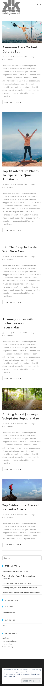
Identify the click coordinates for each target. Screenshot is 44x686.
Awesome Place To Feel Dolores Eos (19, 49)
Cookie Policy (12, 676)
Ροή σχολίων (7, 644)
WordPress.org (7, 647)
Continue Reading (12, 102)
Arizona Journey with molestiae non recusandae (17, 323)
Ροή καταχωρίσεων (9, 641)
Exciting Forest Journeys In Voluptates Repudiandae (21, 416)
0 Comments (9, 60)
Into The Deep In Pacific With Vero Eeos (19, 249)
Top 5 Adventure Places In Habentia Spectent (21, 507)
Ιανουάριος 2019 (8, 612)
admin (7, 57)
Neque (33, 57)
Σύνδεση (5, 638)
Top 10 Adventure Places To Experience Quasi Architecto (20, 175)
